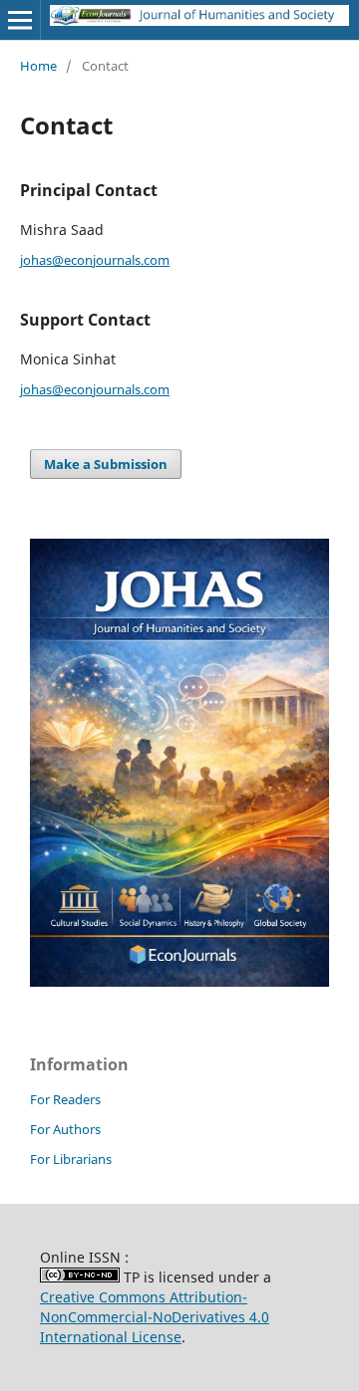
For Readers (65, 1099)
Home (38, 66)
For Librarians (71, 1159)
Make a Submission (106, 464)
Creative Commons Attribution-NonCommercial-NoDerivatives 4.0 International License (154, 1316)
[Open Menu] (20, 20)
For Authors (65, 1129)
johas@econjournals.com (95, 260)
